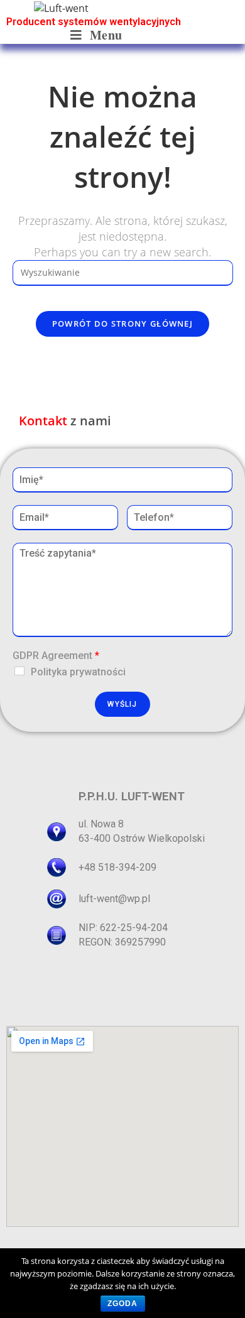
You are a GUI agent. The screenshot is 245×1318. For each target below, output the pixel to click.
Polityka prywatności (78, 672)
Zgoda (122, 1303)
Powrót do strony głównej (122, 323)
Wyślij (122, 704)
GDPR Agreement (56, 656)
